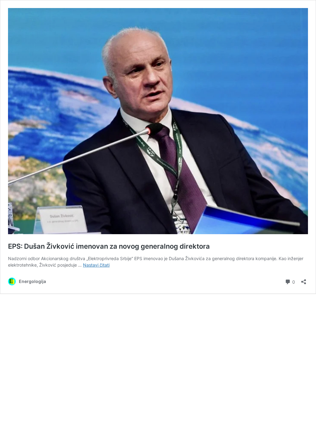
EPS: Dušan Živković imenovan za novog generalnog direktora (109, 246)
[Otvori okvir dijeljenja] (303, 280)
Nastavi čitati (96, 265)
